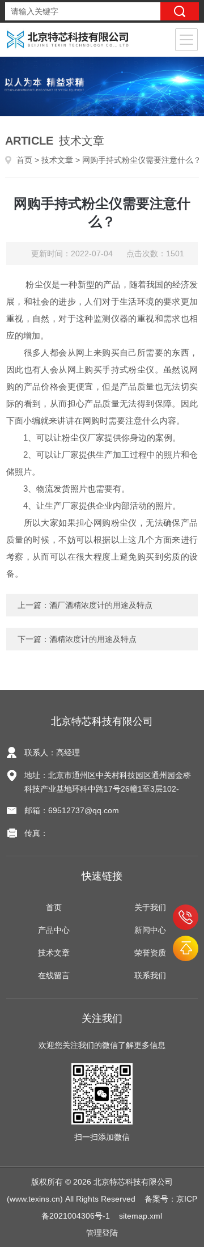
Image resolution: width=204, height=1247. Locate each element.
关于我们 (150, 907)
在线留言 (54, 975)
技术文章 (57, 159)
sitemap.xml (140, 1215)
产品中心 (54, 930)
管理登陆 (102, 1232)
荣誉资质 (150, 952)
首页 (24, 159)
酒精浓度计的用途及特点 (93, 639)
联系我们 (150, 975)
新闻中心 (150, 930)
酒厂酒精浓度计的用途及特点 (100, 605)
